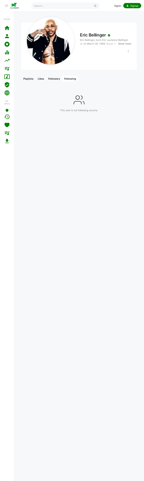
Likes (41, 78)
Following (70, 78)
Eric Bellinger (93, 35)
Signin (117, 5)
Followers (54, 78)
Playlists (28, 78)
